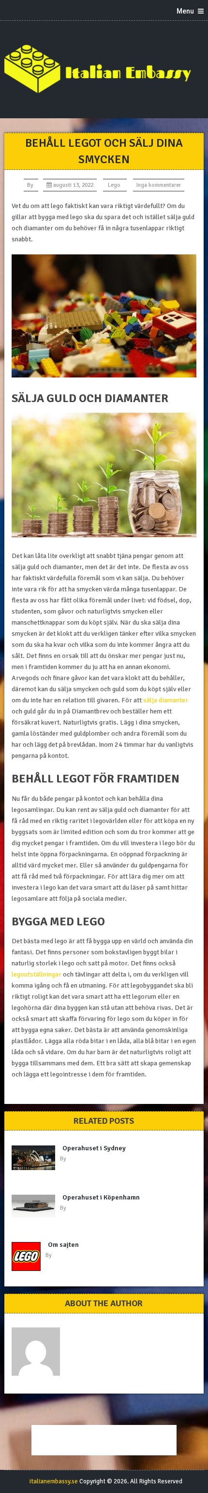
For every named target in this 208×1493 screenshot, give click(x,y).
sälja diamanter (165, 700)
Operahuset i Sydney (94, 1148)
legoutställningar (36, 974)
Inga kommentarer (158, 185)
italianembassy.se (54, 1481)
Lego (114, 185)
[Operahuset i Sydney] (36, 1157)
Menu (185, 11)
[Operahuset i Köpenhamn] (36, 1206)
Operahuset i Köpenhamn (101, 1197)
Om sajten (63, 1245)
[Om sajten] (28, 1256)
